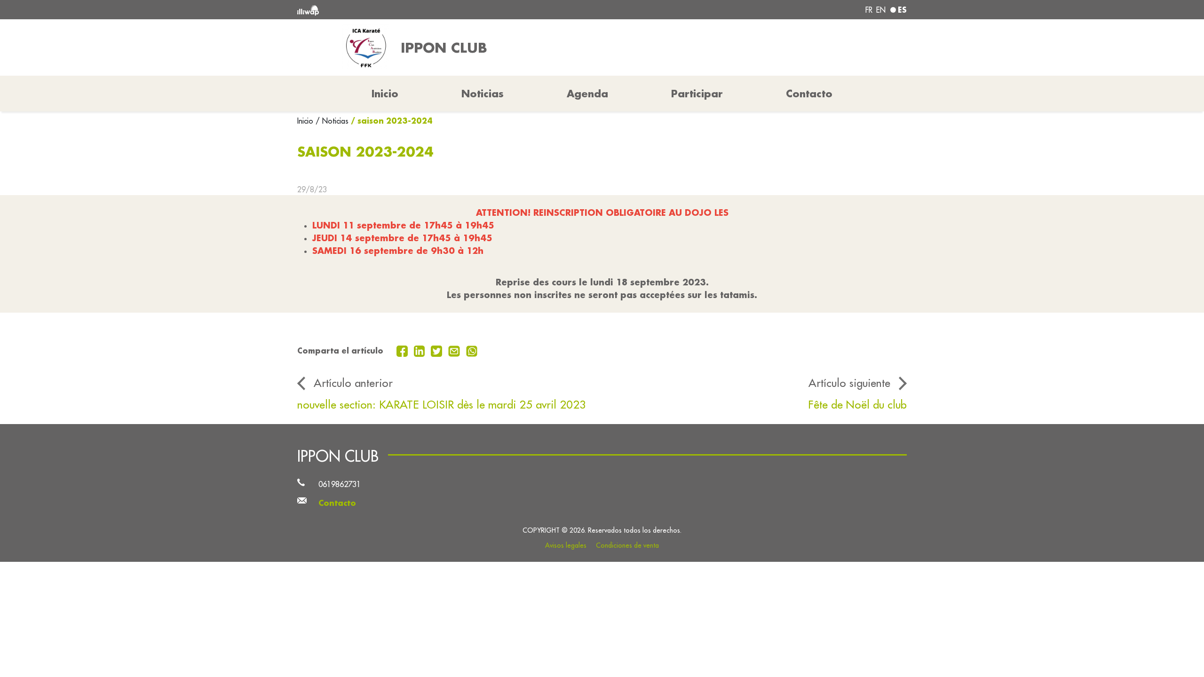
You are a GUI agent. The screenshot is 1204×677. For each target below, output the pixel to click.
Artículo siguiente (849, 383)
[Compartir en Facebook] (403, 350)
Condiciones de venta (627, 545)
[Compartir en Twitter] (437, 350)
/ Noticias (332, 121)
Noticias (482, 93)
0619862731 (339, 484)
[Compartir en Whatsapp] (472, 350)
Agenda (587, 93)
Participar (697, 93)
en (881, 10)
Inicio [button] (385, 93)
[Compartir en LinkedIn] (420, 350)
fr (868, 10)
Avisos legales (565, 545)
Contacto (809, 93)
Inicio (306, 121)
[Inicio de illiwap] (421, 9)
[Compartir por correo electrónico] (455, 350)
